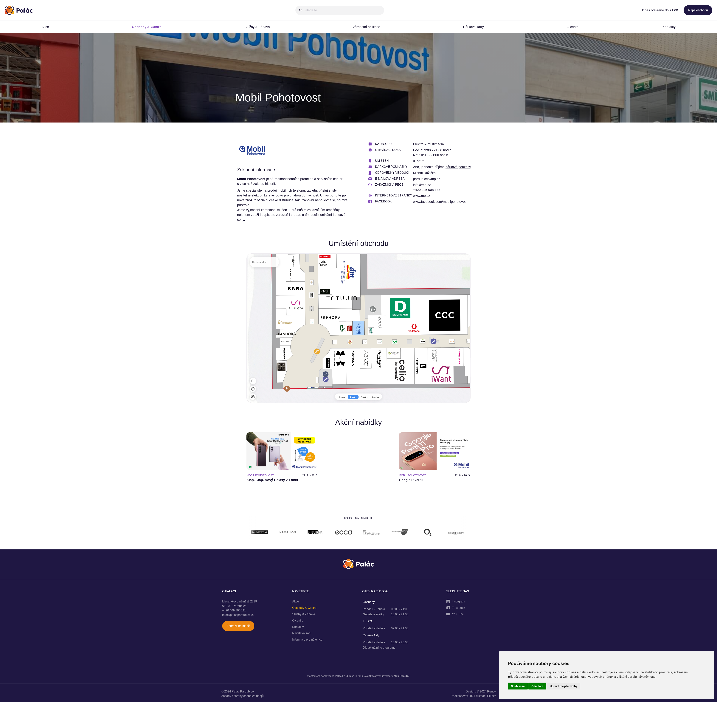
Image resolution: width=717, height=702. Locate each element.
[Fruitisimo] (306, 533)
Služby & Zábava (257, 27)
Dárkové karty (473, 27)
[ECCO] (278, 533)
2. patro (375, 397)
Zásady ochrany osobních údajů (242, 696)
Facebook (458, 607)
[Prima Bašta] (334, 533)
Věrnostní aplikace (366, 27)
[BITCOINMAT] (250, 533)
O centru (573, 27)
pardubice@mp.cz (426, 179)
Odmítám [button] (537, 686)
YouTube (458, 614)
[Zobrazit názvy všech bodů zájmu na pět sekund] (253, 389)
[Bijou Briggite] (390, 533)
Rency (491, 691)
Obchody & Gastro (147, 27)
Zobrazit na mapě (238, 625)
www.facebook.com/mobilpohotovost (440, 202)
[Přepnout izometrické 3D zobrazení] (253, 396)
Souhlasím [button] (518, 686)
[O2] (362, 533)
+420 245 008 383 (426, 190)
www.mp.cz (421, 196)
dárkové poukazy (458, 167)
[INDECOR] (418, 533)
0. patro (353, 397)
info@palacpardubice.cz (238, 614)
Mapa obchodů (698, 10)
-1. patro (341, 397)
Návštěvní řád (301, 633)
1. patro (364, 397)
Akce (45, 27)
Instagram (458, 601)
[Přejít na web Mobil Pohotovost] (252, 151)
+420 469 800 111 (234, 610)
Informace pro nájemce (307, 639)
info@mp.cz (422, 185)
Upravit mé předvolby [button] (563, 686)
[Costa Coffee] (446, 533)
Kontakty (669, 27)
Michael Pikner (486, 696)
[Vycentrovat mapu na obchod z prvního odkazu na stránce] (253, 381)
